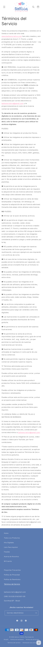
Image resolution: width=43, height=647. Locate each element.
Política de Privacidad (12, 575)
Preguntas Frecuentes (12, 570)
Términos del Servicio (12, 584)
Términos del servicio (14, 642)
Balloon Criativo (20, 637)
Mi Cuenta (8, 561)
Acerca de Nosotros (11, 556)
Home (6, 533)
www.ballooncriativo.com (12, 36)
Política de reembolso (17, 639)
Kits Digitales (9, 542)
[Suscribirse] (36, 613)
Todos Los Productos (12, 538)
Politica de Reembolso (12, 579)
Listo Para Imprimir (11, 547)
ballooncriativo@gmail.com (12, 103)
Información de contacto (30, 642)
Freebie (7, 552)
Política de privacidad (32, 639)
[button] (4, 7)
